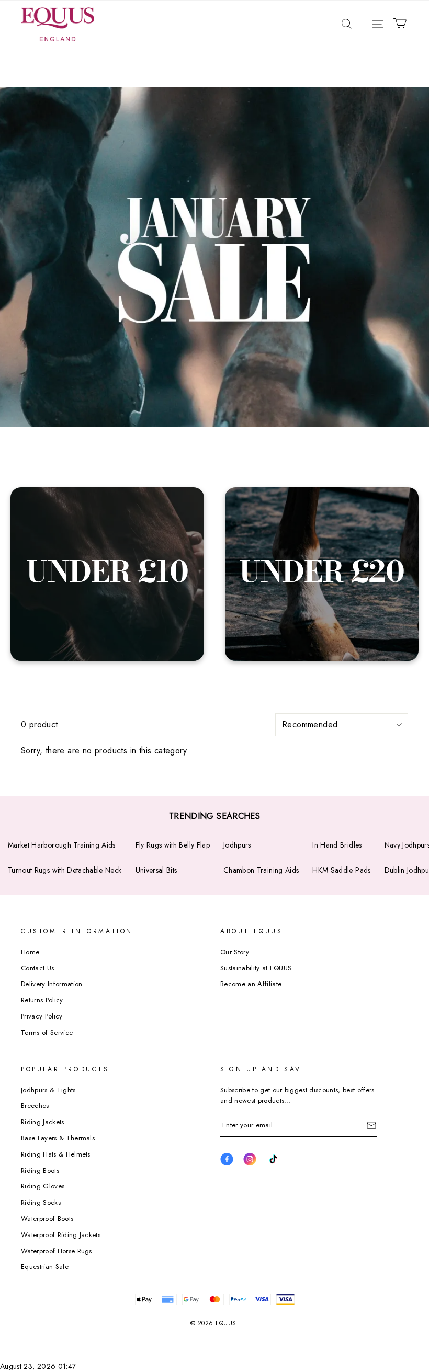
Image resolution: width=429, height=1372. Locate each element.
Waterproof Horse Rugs (56, 1251)
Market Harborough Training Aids (62, 845)
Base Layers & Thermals (58, 1138)
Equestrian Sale (45, 1267)
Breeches (35, 1106)
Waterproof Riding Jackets (60, 1235)
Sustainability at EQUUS (255, 968)
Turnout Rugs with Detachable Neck (65, 870)
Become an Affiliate (250, 984)
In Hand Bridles (337, 845)
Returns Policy (42, 1000)
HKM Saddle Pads (341, 870)
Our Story (234, 952)
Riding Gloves (42, 1186)
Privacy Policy (42, 1016)
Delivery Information (52, 984)
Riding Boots (40, 1170)
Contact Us (37, 968)
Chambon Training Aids (261, 870)
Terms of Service (47, 1032)
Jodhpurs (237, 845)
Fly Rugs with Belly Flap (173, 845)
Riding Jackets (42, 1122)
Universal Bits (156, 870)
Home (30, 952)
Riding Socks (41, 1202)
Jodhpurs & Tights (48, 1090)
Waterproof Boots (47, 1219)
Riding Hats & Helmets (56, 1154)
